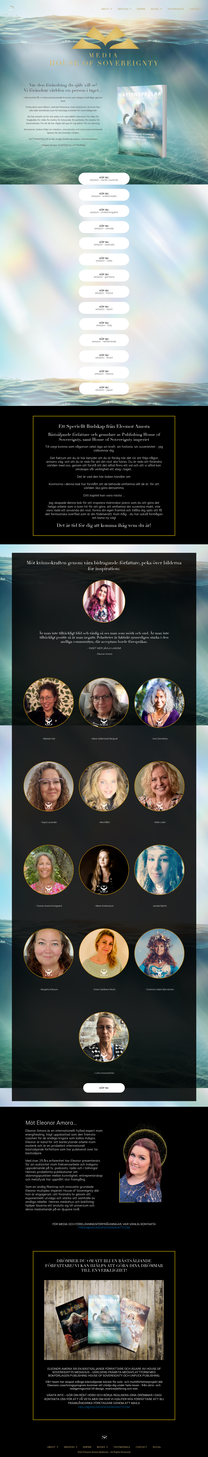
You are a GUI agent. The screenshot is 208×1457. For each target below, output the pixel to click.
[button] (104, 179)
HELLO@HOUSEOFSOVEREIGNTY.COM (104, 1407)
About (105, 9)
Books (155, 9)
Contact (195, 9)
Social (157, 1447)
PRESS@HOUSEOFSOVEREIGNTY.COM (104, 1227)
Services (123, 9)
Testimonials (175, 9)
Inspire (141, 9)
